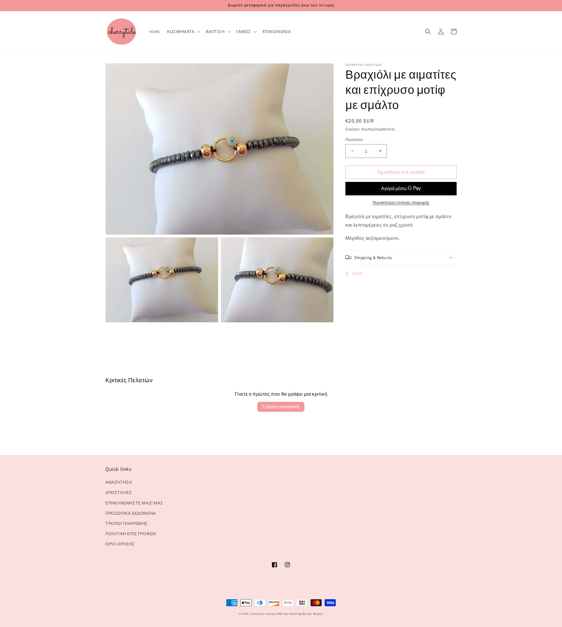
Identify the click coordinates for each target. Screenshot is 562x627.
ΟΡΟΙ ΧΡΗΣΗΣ (120, 544)
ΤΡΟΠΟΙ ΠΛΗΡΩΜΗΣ (126, 523)
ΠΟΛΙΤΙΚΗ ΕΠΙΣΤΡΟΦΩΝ (130, 533)
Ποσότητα (354, 139)
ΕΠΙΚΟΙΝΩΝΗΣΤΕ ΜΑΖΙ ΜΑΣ (134, 503)
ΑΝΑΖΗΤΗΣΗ (118, 482)
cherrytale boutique (263, 614)
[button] (183, 31)
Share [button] (357, 272)
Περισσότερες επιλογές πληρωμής (401, 202)
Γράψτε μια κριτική (280, 407)
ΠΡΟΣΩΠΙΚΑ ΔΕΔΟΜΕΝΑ (130, 513)
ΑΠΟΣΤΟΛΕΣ (118, 492)
